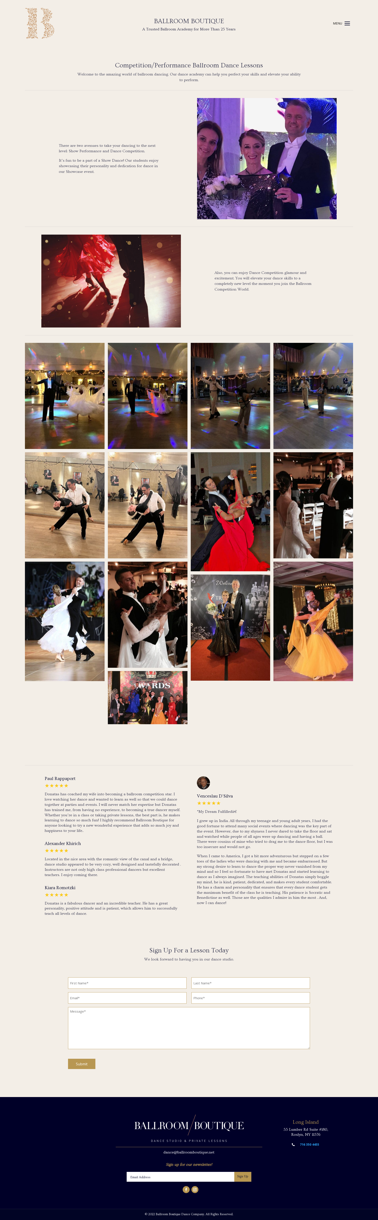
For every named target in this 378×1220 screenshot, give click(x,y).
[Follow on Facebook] (186, 1189)
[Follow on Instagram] (194, 1189)
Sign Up (242, 1176)
